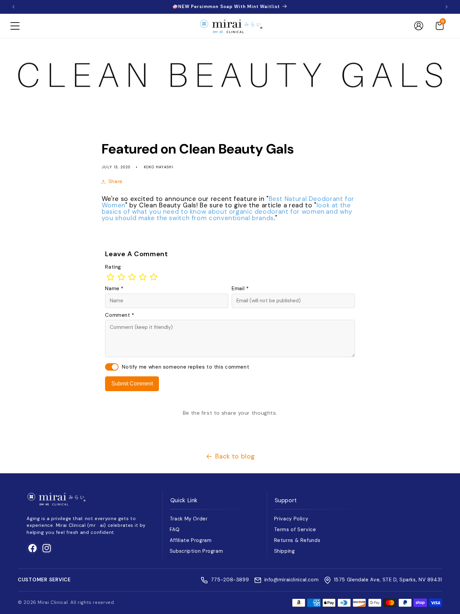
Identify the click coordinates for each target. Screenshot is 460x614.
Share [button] (115, 181)
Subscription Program (196, 551)
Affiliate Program (191, 540)
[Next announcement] (446, 6)
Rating (113, 267)
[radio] (110, 277)
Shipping (284, 551)
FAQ (175, 529)
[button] (15, 26)
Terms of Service (295, 529)
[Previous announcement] (13, 6)
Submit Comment (132, 383)
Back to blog (235, 456)
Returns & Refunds (297, 540)
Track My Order (189, 518)
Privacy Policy (291, 518)
